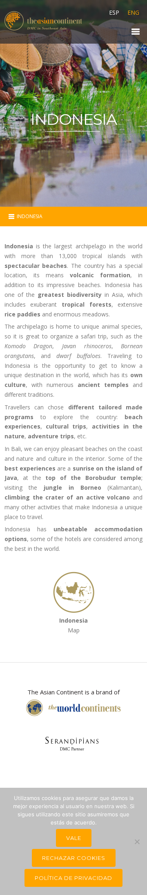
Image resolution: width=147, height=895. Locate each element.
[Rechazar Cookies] (137, 842)
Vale (73, 838)
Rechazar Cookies (73, 858)
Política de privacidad (73, 878)
